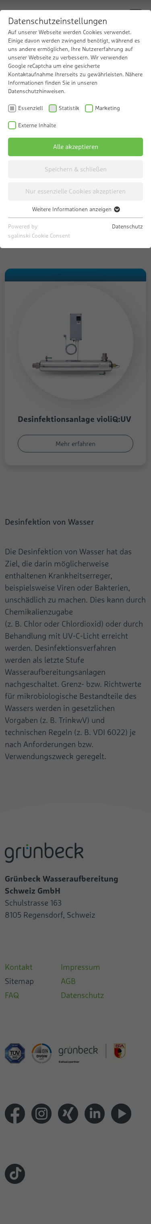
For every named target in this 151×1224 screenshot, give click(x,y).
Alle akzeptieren (75, 146)
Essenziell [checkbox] (30, 108)
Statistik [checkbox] (69, 108)
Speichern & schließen (76, 169)
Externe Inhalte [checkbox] (37, 125)
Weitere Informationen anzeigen (72, 209)
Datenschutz (127, 226)
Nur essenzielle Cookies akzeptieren (75, 191)
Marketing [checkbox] (107, 108)
